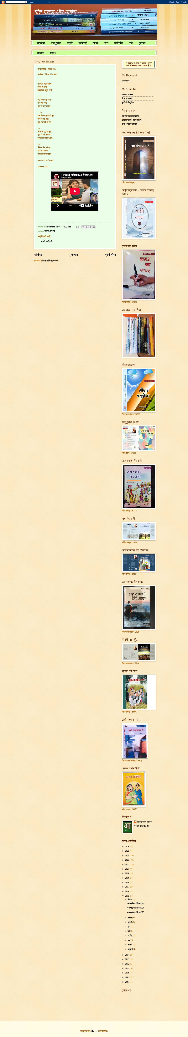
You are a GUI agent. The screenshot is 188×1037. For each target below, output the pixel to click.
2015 (127, 895)
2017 (127, 886)
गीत (106, 43)
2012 (127, 963)
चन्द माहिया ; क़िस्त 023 (135, 912)
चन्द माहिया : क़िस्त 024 (135, 907)
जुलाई (130, 922)
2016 (127, 891)
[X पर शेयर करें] (88, 226)
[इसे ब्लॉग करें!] (85, 226)
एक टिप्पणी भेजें (46, 241)
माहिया (47, 230)
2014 (127, 954)
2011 (127, 968)
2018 (127, 882)
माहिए (95, 43)
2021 (127, 868)
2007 (127, 981)
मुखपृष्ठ (41, 43)
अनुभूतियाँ (56, 43)
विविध (53, 53)
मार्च (129, 940)
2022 (127, 864)
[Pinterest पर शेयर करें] (94, 226)
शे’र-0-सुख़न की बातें (129, 123)
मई (129, 931)
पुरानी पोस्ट (110, 254)
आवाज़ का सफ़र (127, 94)
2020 (127, 873)
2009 (127, 977)
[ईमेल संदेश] (77, 226)
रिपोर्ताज (118, 43)
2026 (127, 846)
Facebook (126, 80)
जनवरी (130, 949)
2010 (127, 972)
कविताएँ (83, 43)
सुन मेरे (52, 230)
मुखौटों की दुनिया (128, 102)
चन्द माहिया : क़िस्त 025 (135, 903)
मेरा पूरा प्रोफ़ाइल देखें (141, 825)
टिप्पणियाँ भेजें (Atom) (50, 260)
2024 (127, 855)
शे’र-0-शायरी (127, 98)
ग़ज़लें (70, 43)
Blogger (94, 1031)
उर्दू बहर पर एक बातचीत (130, 116)
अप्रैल (130, 935)
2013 (127, 959)
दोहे (131, 43)
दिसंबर (130, 899)
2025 (127, 850)
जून (129, 926)
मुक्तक (142, 43)
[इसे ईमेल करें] (82, 226)
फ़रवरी (130, 944)
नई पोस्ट (38, 254)
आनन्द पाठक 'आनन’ (144, 821)
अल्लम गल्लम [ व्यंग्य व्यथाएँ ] (132, 120)
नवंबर (130, 917)
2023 (127, 859)
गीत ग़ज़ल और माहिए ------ (61, 12)
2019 (127, 877)
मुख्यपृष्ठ (74, 254)
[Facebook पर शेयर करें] (91, 226)
